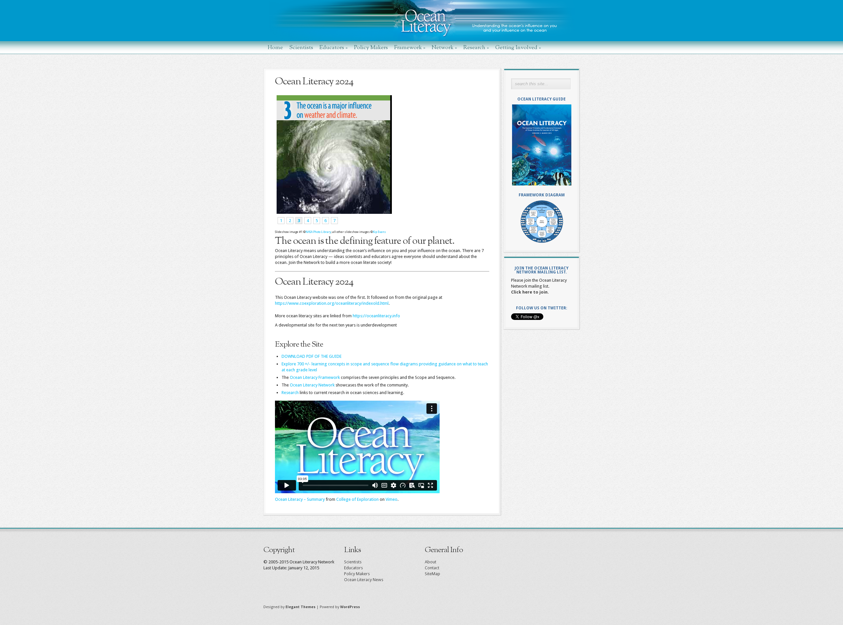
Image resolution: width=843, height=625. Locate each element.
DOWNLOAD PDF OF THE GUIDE (311, 356)
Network (444, 47)
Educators (333, 47)
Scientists (301, 47)
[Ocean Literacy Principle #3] (333, 212)
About (430, 561)
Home (275, 47)
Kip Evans (379, 232)
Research (476, 47)
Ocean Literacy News (363, 579)
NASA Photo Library (318, 232)
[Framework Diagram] (541, 221)
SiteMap (432, 573)
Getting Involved (518, 47)
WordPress (350, 607)
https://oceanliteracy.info (376, 315)
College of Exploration (357, 499)
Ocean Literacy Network (312, 385)
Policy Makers (371, 47)
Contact (432, 567)
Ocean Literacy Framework (315, 377)
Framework (409, 47)
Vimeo (391, 499)
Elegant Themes (300, 607)
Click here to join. (530, 292)
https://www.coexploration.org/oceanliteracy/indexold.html (332, 303)
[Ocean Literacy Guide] (541, 144)
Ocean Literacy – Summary (300, 499)
